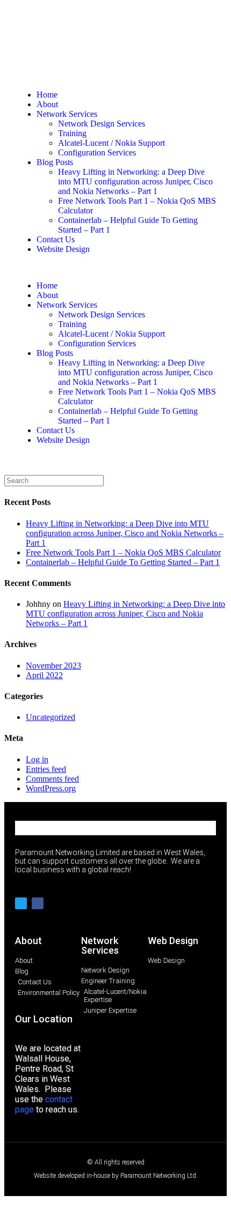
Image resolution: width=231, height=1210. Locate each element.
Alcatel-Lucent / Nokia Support (111, 142)
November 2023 (53, 665)
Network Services (67, 113)
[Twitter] (21, 903)
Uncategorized (50, 717)
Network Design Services (101, 123)
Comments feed (52, 778)
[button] (115, 267)
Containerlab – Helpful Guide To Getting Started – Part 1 (123, 562)
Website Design (63, 249)
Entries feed (46, 769)
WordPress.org (51, 788)
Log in (37, 759)
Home (47, 94)
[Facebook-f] (38, 903)
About (47, 104)
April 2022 (44, 675)
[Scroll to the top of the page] (7, 1200)
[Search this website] (54, 480)
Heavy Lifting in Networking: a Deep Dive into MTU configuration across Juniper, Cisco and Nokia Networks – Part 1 (135, 181)
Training (72, 133)
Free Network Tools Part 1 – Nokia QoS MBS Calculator (123, 552)
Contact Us (56, 239)
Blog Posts (55, 162)
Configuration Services (97, 152)
